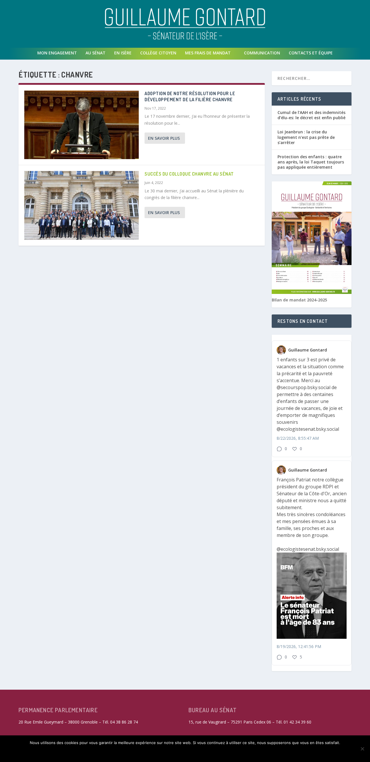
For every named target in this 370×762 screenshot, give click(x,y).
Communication (262, 53)
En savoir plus (164, 138)
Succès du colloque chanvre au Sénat (189, 174)
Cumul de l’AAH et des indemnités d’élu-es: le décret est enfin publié (311, 115)
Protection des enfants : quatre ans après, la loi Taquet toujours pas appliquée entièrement (311, 162)
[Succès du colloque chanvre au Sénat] (81, 205)
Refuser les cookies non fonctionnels (166, 752)
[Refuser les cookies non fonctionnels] (362, 749)
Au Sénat (96, 53)
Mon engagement (57, 53)
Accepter (105, 752)
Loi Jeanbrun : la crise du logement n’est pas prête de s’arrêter (306, 137)
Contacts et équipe (311, 53)
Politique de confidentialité (247, 752)
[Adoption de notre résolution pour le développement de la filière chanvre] (81, 125)
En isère (123, 53)
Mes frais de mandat (208, 53)
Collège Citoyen (158, 53)
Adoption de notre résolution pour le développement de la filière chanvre (190, 96)
